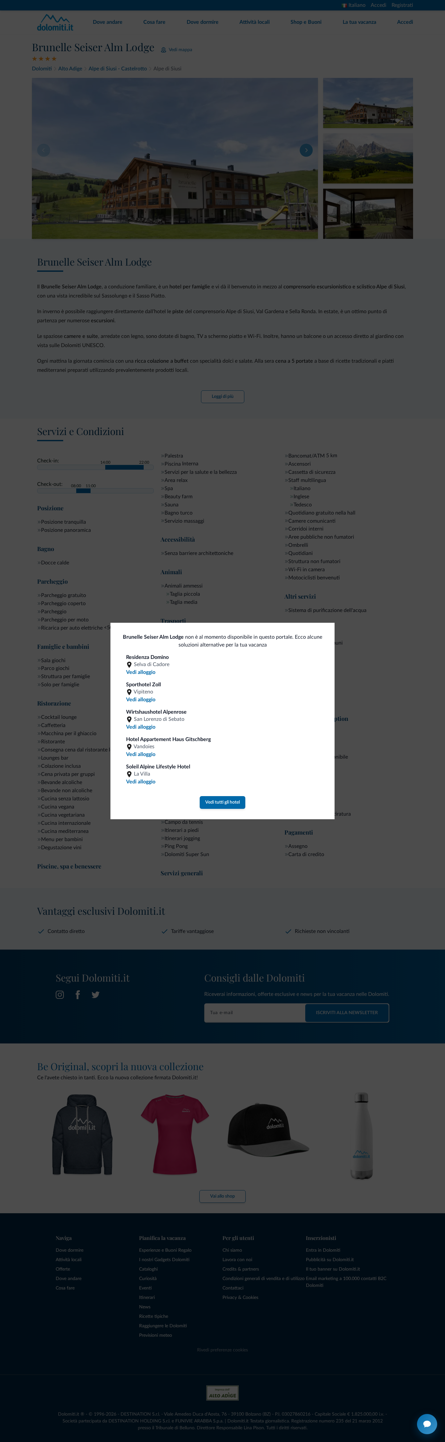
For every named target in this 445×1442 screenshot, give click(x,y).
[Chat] (427, 1424)
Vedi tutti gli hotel (222, 802)
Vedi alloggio (140, 672)
